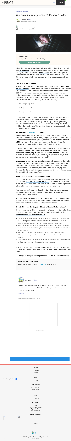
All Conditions (35, 398)
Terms (37, 438)
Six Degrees (24, 70)
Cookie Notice (35, 380)
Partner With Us (35, 389)
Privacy (34, 438)
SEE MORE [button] (40, 359)
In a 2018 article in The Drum (37, 181)
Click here (42, 264)
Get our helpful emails (34, 62)
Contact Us (35, 405)
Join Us (60, 3)
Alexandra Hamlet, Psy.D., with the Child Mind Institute (37, 153)
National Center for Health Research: (30, 214)
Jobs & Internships (35, 374)
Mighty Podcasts (35, 410)
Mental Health (22, 11)
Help (35, 377)
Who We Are (35, 370)
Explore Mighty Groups (36, 407)
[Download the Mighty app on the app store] (10, 418)
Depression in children (25, 161)
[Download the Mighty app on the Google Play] (25, 418)
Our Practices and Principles (36, 375)
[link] (7, 2)
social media (44, 73)
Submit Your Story (35, 387)
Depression (32, 132)
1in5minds (24, 19)
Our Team (35, 372)
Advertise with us (35, 391)
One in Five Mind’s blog (59, 256)
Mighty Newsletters (35, 409)
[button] (30, 19)
